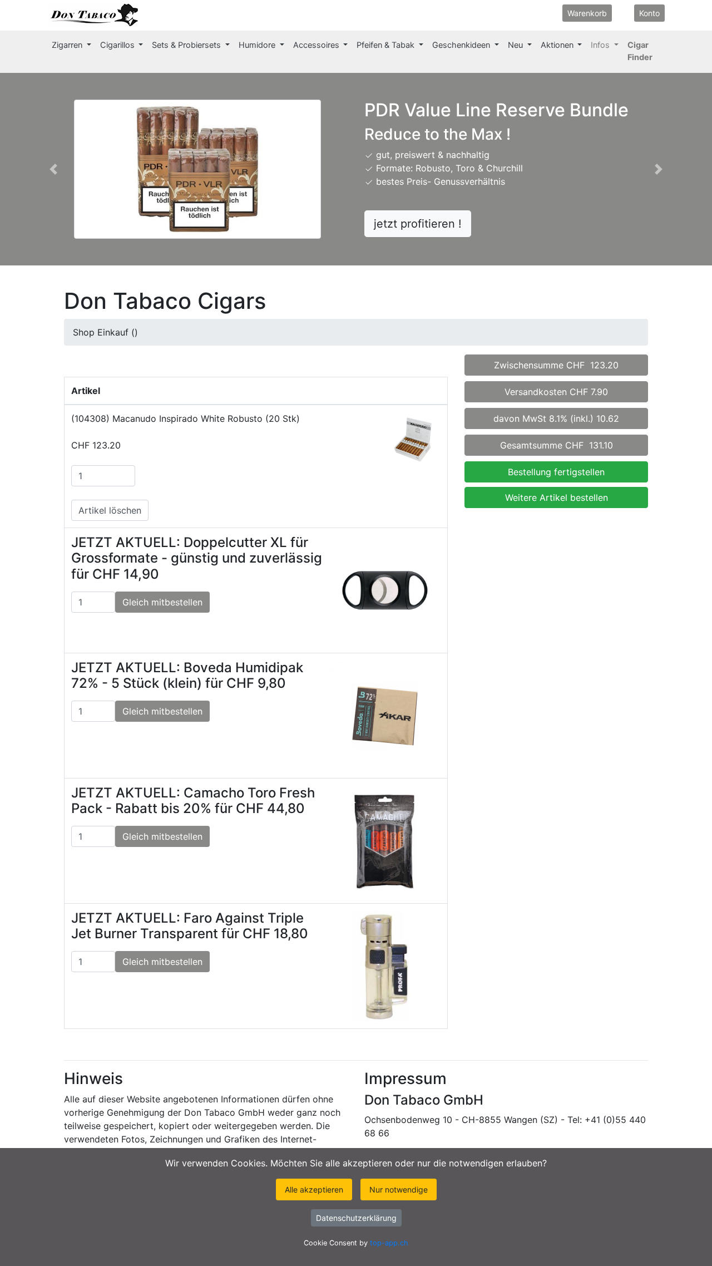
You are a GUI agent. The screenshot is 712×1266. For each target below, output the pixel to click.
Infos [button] (601, 45)
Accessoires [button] (317, 45)
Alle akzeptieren (314, 1189)
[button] (53, 169)
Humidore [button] (258, 45)
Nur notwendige (398, 1189)
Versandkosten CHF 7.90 (556, 391)
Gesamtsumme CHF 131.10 (556, 445)
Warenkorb (587, 13)
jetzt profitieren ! (418, 223)
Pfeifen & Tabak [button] (387, 45)
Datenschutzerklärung (356, 1218)
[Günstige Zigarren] (93, 15)
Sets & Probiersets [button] (187, 45)
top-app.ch (389, 1243)
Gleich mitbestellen (162, 602)
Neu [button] (516, 45)
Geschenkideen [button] (462, 45)
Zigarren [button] (68, 45)
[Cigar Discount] (151, 15)
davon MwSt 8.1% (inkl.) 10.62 (556, 418)
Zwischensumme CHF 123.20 (556, 365)
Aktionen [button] (558, 45)
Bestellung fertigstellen (556, 471)
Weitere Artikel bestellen (556, 497)
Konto (649, 13)
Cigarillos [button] (118, 45)
